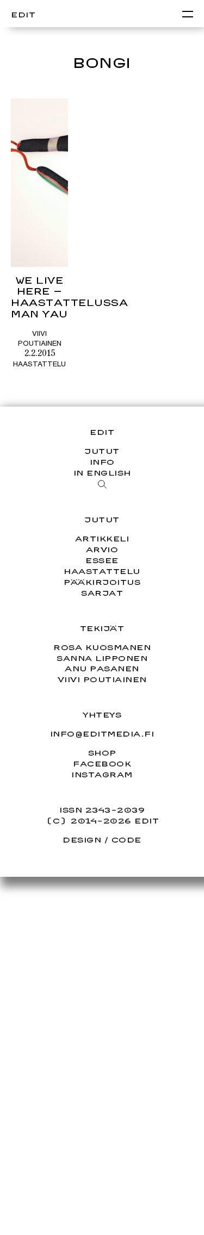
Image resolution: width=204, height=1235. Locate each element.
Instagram (102, 774)
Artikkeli (102, 538)
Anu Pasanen (102, 668)
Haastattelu (39, 363)
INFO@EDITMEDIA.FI (102, 734)
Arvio (102, 549)
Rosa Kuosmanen (102, 647)
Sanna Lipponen (102, 658)
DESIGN (82, 839)
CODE (126, 839)
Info (102, 462)
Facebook (102, 764)
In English (102, 473)
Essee (102, 560)
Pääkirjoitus (102, 582)
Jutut (102, 451)
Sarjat (102, 593)
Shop (102, 753)
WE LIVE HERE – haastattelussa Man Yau (69, 297)
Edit (23, 14)
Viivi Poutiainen (102, 679)
